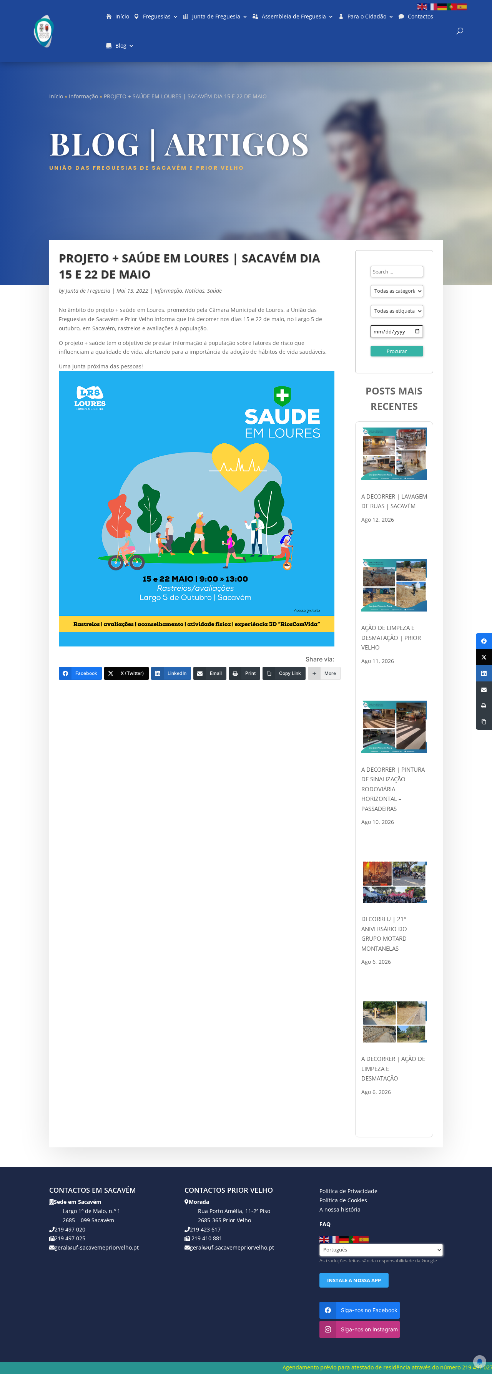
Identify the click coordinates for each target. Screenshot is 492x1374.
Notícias (194, 290)
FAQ (325, 1224)
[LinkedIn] (484, 673)
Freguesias (157, 16)
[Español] (462, 6)
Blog (120, 45)
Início (122, 16)
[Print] (484, 706)
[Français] (432, 6)
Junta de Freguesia (216, 16)
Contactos (420, 16)
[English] (422, 6)
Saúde (214, 290)
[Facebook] (484, 641)
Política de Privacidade (348, 1191)
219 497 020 (70, 1229)
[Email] (484, 689)
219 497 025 (70, 1238)
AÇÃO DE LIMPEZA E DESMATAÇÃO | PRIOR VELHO (391, 637)
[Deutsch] (442, 6)
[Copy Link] (484, 722)
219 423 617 (205, 1229)
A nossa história (340, 1209)
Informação (83, 96)
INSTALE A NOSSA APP (354, 1280)
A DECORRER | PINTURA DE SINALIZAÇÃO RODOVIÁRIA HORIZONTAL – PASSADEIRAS (393, 789)
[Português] (452, 6)
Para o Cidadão (366, 16)
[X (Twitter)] (484, 657)
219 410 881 (206, 1238)
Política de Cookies (343, 1200)
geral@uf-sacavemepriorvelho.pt (97, 1247)
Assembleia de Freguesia (294, 16)
